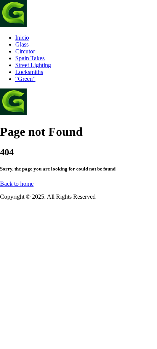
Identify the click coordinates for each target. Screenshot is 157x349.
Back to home (17, 183)
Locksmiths (29, 72)
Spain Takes (30, 58)
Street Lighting (33, 65)
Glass (22, 44)
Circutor (25, 51)
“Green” (25, 79)
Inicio (22, 37)
